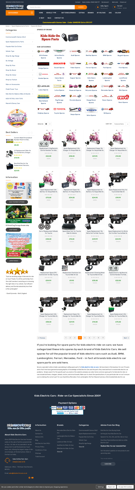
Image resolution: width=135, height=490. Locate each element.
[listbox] (121, 124)
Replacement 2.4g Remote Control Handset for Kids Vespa (49, 149)
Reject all (111, 487)
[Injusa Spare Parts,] (59, 74)
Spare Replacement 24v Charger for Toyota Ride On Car (49, 315)
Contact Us (59, 18)
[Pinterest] (29, 478)
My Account (105, 2)
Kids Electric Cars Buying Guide (110, 430)
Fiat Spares (107, 68)
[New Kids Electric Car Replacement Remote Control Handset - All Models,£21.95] (10, 166)
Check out (123, 2)
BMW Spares (107, 55)
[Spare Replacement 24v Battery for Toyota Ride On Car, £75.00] (118, 303)
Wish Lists (115, 2)
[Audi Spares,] (75, 51)
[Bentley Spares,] (91, 51)
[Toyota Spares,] (59, 109)
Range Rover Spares (91, 101)
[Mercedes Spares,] (107, 86)
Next (32, 133)
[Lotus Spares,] (59, 86)
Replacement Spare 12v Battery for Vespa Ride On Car (71, 191)
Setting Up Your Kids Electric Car (111, 434)
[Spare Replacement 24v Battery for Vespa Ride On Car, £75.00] (48, 178)
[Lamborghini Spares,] (107, 74)
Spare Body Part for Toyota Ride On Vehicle (72, 232)
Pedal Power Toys (12, 89)
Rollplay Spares (43, 113)
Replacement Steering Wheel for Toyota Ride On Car (95, 274)
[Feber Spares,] (75, 63)
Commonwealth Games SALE (16, 37)
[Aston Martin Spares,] (59, 51)
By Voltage (9, 61)
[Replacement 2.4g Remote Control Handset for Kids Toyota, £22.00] (118, 261)
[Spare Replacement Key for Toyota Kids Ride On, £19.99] (118, 178)
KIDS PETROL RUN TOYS (14, 99)
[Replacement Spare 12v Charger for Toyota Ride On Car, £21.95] (72, 303)
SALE (49, 18)
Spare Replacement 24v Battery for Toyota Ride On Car (118, 315)
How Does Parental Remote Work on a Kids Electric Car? (114, 441)
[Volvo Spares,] (91, 110)
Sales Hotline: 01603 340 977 (91, 2)
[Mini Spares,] (123, 86)
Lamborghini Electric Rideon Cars (66, 437)
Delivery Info (39, 437)
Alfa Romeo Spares (43, 57)
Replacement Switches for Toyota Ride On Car (72, 274)
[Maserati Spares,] (75, 86)
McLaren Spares (91, 90)
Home (41, 13)
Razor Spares (107, 100)
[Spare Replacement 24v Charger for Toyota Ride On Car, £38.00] (48, 303)
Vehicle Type (51, 13)
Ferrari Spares (91, 68)
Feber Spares (75, 68)
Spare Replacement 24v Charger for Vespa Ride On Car (71, 149)
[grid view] (46, 124)
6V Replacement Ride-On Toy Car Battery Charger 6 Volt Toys (23, 152)
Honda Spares (43, 78)
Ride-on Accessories (13, 84)
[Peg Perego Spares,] (59, 96)
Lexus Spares (43, 90)
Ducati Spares (59, 68)
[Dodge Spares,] (43, 64)
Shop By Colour (11, 75)
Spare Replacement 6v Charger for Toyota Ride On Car (95, 315)
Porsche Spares (75, 100)
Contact (77, 2)
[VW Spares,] (107, 109)
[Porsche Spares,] (75, 96)
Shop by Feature (11, 80)
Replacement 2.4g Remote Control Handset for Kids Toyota (118, 274)
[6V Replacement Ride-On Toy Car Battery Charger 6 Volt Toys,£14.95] (10, 154)
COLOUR (118, 13)
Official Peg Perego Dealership (17, 225)
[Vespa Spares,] (75, 109)
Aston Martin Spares (59, 57)
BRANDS (91, 13)
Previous (29, 133)
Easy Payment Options (16, 202)
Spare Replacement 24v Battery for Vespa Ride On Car (48, 191)
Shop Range (13, 229)
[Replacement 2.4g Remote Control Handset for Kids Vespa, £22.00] (48, 137)
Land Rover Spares (123, 79)
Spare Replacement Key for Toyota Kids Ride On (118, 191)
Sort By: (109, 124)
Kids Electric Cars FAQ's (42, 443)
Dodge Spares (43, 68)
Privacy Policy (39, 447)
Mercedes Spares (107, 90)
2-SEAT (41, 18)
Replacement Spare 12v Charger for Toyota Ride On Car (72, 315)
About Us (38, 430)
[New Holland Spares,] (43, 96)
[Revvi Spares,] (123, 97)
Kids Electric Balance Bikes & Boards (18, 94)
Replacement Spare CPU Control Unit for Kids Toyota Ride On (48, 274)
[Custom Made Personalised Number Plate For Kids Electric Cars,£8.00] (10, 141)
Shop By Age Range (12, 56)
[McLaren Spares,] (91, 86)
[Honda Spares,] (43, 74)
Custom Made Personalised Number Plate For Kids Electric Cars (23, 139)
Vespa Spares (75, 114)
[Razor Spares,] (107, 96)
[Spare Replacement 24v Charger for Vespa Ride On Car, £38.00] (72, 137)
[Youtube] (32, 478)
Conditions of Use (41, 450)
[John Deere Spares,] (91, 74)
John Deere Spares (91, 79)
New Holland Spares (43, 102)
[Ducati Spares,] (59, 63)
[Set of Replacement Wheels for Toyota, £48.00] (48, 220)
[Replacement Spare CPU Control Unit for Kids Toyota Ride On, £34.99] (48, 261)
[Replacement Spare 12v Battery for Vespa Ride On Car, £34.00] (72, 178)
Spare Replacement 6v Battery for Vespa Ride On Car (94, 191)
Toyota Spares (59, 113)
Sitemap (38, 453)
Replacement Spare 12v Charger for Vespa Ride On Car (94, 149)
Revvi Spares (123, 102)
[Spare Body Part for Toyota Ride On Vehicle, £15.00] (72, 220)
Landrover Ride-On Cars (64, 442)
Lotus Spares (59, 90)
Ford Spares (123, 68)
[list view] (50, 124)
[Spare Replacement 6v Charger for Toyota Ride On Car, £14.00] (95, 303)
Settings (101, 487)
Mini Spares (123, 90)
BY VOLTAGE (101, 13)
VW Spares (107, 113)
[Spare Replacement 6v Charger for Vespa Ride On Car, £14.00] (118, 137)
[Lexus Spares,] (43, 86)
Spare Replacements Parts (15, 42)
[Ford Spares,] (123, 63)
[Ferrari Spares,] (91, 63)
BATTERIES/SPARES (68, 13)
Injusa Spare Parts (59, 79)
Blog (36, 440)
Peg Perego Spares (59, 101)
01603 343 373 (19, 462)
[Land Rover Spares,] (123, 74)
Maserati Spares (75, 90)
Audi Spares (75, 55)
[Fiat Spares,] (107, 63)
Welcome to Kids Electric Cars (15, 2)
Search (81, 7)
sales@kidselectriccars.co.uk (18, 473)
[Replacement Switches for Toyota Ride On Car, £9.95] (72, 261)
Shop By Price (10, 65)
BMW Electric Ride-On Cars (65, 448)
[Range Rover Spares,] (91, 96)
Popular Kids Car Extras (14, 46)
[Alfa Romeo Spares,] (43, 51)
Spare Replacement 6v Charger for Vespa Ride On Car (118, 149)
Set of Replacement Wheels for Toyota (48, 232)
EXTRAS (81, 13)
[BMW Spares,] (107, 51)
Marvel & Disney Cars (13, 103)
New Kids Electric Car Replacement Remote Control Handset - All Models (21, 164)
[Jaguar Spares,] (75, 74)
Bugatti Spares (123, 55)
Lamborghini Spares (107, 79)
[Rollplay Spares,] (43, 109)
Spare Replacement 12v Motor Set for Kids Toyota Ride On (94, 232)
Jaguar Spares (75, 78)
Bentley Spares (91, 55)
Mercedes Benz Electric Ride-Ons (66, 432)
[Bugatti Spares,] (123, 51)
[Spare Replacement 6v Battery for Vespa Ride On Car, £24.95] (95, 178)
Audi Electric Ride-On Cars (65, 445)
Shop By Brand (11, 70)
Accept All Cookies (125, 487)
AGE (110, 13)
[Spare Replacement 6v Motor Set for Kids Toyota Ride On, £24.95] (118, 220)
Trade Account (40, 456)
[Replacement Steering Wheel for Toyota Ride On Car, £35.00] (95, 261)
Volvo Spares (91, 115)
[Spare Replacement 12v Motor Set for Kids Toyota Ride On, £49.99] (95, 220)
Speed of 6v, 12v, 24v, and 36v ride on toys (114, 437)
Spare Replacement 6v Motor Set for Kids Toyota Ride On (118, 232)
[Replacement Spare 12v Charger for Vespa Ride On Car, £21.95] (95, 137)
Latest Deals (13, 260)
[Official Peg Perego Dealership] (20, 214)
